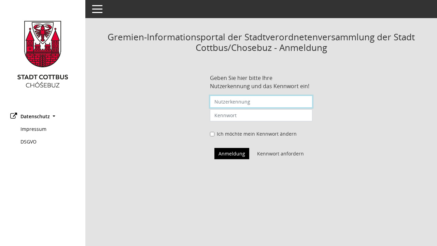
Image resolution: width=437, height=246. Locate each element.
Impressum (33, 129)
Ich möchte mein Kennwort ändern (257, 134)
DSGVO (28, 141)
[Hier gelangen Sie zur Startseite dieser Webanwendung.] (42, 54)
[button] (42, 116)
